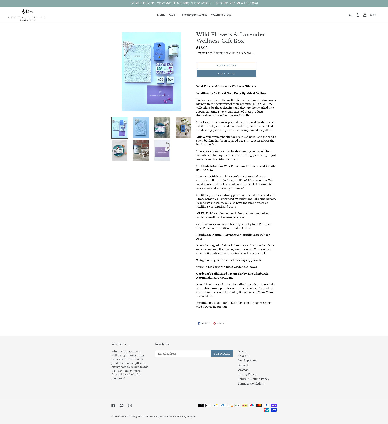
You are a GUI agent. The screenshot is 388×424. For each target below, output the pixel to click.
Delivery (243, 369)
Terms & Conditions (251, 383)
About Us (244, 356)
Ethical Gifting (129, 416)
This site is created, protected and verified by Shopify (166, 416)
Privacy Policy (247, 374)
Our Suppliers (247, 360)
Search (242, 351)
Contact (243, 365)
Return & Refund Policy (253, 379)
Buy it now (227, 73)
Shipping (219, 52)
